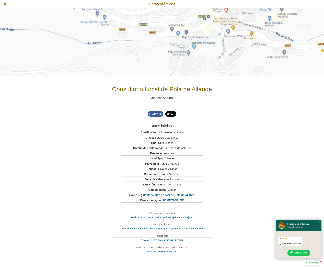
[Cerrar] (5, 4)
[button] (319, 222)
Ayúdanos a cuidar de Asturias (186, 228)
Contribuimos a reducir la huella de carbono (144, 228)
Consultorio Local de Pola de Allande (171, 195)
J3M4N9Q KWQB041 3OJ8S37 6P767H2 (162, 240)
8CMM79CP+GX (173, 200)
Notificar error (138, 217)
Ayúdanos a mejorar (182, 217)
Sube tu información (159, 217)
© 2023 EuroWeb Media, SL (162, 251)
